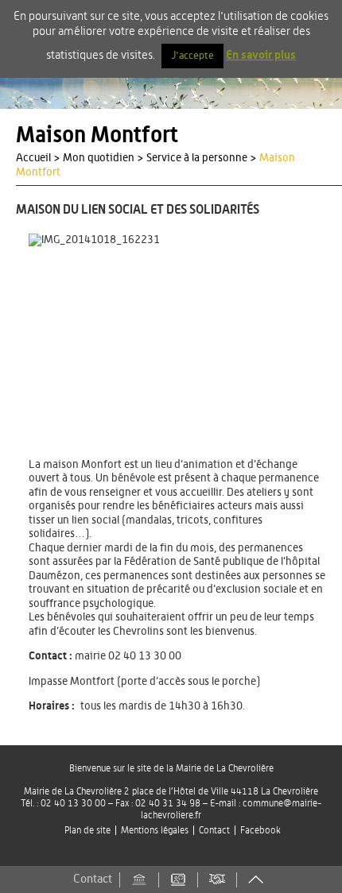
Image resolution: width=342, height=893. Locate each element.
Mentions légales (154, 830)
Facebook (260, 830)
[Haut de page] (256, 879)
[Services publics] (139, 879)
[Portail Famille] (178, 879)
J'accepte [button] (192, 56)
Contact (214, 830)
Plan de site (87, 830)
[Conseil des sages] (217, 879)
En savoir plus (261, 55)
